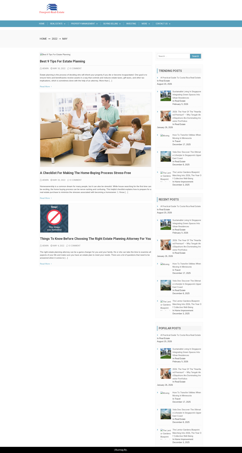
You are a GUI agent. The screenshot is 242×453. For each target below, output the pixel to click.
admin (45, 68)
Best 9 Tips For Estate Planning (62, 61)
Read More (45, 86)
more (144, 24)
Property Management (83, 24)
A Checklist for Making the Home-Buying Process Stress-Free (85, 173)
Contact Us (162, 24)
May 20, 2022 (59, 180)
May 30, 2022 (59, 68)
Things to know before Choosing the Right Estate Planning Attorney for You (95, 239)
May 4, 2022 (58, 245)
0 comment (76, 68)
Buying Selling (110, 24)
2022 (54, 38)
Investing (131, 24)
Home (42, 24)
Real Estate (56, 24)
